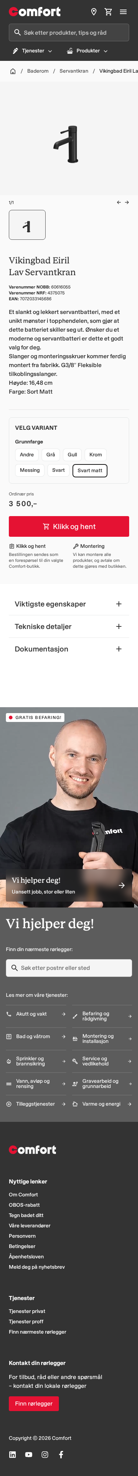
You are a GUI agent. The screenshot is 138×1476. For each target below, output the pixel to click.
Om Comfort (23, 1195)
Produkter (88, 51)
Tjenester (33, 51)
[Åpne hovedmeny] (123, 12)
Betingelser (22, 1246)
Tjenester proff (26, 1321)
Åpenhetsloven (26, 1257)
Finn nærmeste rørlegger (37, 1332)
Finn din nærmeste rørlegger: (39, 949)
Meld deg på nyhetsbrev (37, 1267)
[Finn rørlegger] (94, 12)
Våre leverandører (29, 1226)
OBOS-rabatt (24, 1205)
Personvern (22, 1236)
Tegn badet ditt (26, 1215)
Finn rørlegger (34, 1403)
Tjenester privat (27, 1311)
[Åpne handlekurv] (108, 12)
